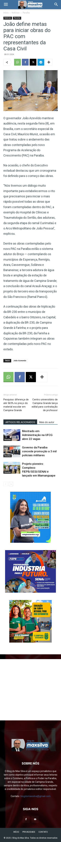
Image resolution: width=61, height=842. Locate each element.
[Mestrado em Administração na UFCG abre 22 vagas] (11, 435)
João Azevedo (19, 361)
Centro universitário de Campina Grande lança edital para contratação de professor (45, 405)
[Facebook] (25, 62)
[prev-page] (5, 484)
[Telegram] (40, 62)
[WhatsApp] (17, 62)
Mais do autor (46, 422)
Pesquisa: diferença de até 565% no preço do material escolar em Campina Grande (16, 405)
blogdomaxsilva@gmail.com (35, 796)
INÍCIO (16, 832)
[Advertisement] (30, 689)
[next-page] (11, 484)
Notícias (15, 13)
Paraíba (26, 13)
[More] (48, 62)
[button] (5, 4)
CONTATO (43, 832)
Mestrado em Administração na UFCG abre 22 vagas (37, 435)
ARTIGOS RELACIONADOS (20, 422)
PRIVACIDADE (28, 832)
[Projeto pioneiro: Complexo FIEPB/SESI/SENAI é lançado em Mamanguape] (11, 468)
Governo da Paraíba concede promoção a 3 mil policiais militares (39, 451)
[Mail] (35, 819)
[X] (33, 62)
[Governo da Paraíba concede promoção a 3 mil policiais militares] (11, 451)
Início (5, 13)
